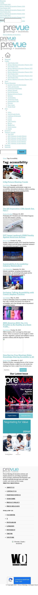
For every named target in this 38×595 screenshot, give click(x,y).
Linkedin (10, 526)
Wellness (10, 96)
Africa (9, 112)
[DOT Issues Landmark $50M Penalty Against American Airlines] (13, 232)
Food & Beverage (13, 92)
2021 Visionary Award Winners (17, 143)
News (6, 81)
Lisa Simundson (7, 269)
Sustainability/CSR (13, 101)
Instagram (11, 522)
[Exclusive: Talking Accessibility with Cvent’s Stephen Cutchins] (13, 289)
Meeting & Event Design (15, 94)
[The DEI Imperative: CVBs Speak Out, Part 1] (13, 205)
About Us (10, 487)
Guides (2, 2)
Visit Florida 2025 (5, 8)
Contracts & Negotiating (15, 88)
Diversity (10, 103)
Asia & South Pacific (14, 114)
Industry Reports (12, 90)
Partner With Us (14, 495)
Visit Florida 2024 (5, 12)
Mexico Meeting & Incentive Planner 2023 (12, 17)
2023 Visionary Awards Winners (17, 140)
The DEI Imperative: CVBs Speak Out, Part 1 (18, 209)
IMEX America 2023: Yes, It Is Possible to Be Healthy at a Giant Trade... (17, 325)
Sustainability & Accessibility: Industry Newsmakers (15, 265)
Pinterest (11, 530)
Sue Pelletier (6, 185)
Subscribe (8, 147)
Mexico (10, 123)
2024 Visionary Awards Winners (17, 138)
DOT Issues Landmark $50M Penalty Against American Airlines (18, 236)
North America (12, 127)
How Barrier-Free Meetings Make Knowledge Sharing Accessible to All (18, 356)
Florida (10, 129)
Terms (20, 581)
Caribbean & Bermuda (14, 116)
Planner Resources (10, 83)
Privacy (16, 581)
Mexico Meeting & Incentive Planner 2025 (12, 10)
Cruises (10, 118)
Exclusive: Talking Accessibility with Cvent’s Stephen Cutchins (18, 293)
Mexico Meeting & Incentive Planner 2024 (12, 13)
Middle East (11, 125)
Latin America (12, 121)
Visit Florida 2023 (5, 15)
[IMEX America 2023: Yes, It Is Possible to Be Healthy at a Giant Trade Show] (13, 319)
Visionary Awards (10, 132)
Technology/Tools (13, 99)
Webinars (7, 145)
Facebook (11, 515)
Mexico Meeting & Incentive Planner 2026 (12, 6)
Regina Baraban (7, 214)
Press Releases (13, 506)
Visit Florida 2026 (5, 4)
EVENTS (8, 130)
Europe (10, 119)
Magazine (3, 1)
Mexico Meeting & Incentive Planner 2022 (20, 79)
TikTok (10, 533)
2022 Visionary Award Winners (17, 141)
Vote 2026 (11, 134)
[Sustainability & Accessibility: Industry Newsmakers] (13, 260)
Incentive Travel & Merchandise (17, 85)
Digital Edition (12, 415)
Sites (6, 108)
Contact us (11, 491)
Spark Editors (7, 360)
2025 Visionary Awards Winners (17, 136)
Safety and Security (13, 86)
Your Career (11, 105)
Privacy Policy (13, 502)
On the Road (11, 107)
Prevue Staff (6, 240)
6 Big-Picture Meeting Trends (15, 182)
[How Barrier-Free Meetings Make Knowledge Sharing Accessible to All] (13, 351)
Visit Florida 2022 (13, 77)
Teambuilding (12, 97)
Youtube (10, 537)
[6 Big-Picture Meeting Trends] (13, 178)
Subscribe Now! (26, 415)
